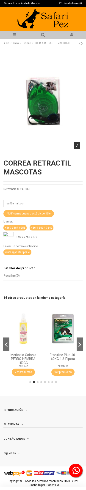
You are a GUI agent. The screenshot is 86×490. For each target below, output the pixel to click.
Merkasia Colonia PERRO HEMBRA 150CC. (23, 359)
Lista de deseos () (72, 3)
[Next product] (82, 43)
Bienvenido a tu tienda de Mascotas (21, 3)
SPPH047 (23, 366)
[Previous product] (80, 43)
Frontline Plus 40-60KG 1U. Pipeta (63, 357)
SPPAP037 (63, 366)
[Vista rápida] (37, 328)
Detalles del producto (19, 268)
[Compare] (37, 320)
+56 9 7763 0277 (25, 236)
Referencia (10, 189)
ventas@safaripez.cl (17, 252)
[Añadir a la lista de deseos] (37, 313)
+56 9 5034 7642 (41, 227)
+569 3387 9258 (15, 227)
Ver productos (23, 372)
